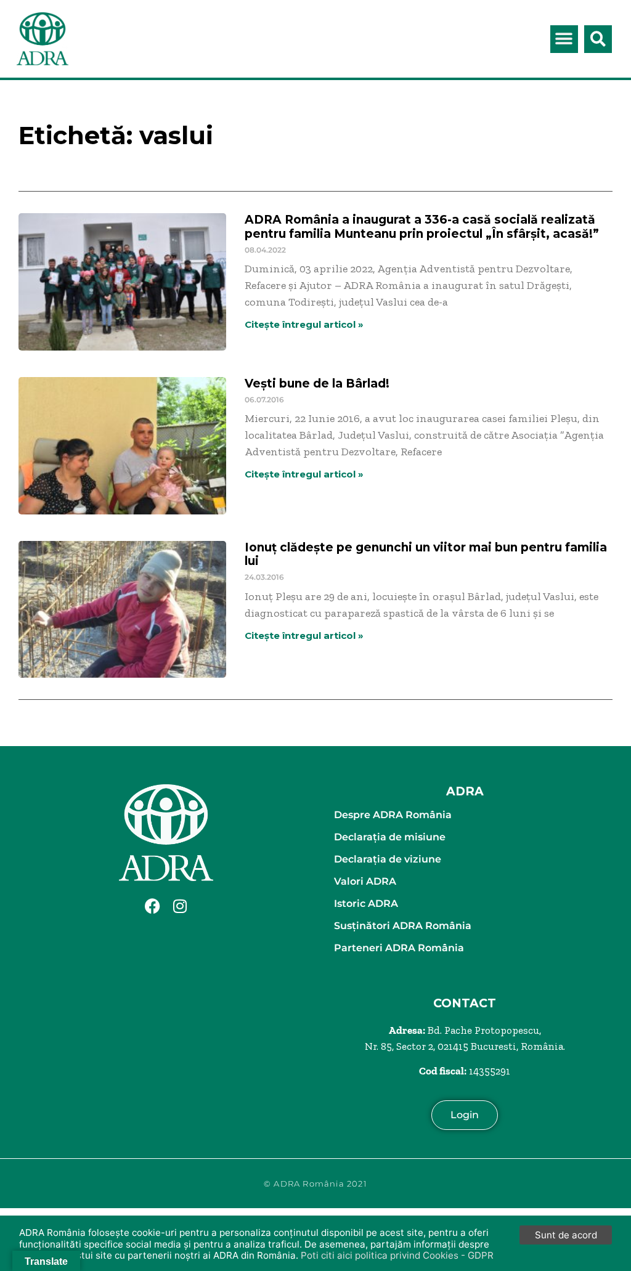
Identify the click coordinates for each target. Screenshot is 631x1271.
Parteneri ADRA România (399, 948)
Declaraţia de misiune (390, 837)
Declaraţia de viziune (387, 859)
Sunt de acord (566, 1235)
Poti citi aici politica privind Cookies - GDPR (397, 1255)
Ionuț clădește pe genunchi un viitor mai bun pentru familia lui (426, 554)
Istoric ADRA (366, 903)
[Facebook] (152, 905)
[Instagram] (180, 905)
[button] (564, 39)
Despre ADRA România (393, 815)
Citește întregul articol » (304, 324)
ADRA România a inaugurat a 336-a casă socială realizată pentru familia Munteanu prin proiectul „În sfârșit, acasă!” (422, 227)
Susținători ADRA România (402, 926)
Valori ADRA (365, 881)
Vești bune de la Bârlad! (317, 383)
